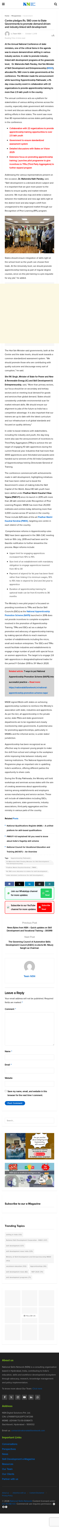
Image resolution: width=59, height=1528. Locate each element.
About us (5, 1493)
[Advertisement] (29, 313)
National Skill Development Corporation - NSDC (26, 1240)
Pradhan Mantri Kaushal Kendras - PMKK (21, 867)
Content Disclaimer (37, 1493)
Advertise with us (19, 1493)
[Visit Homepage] (29, 4)
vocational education (16, 1266)
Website (8, 1078)
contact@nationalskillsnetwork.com (28, 1430)
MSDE (50, 68)
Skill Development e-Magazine (18, 1459)
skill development (15, 1246)
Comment (10, 1009)
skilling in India (14, 1235)
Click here (37, 1388)
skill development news (17, 1272)
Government (28, 16)
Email (8, 1064)
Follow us (30, 1316)
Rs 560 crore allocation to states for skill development (26, 871)
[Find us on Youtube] (24, 1397)
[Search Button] (55, 4)
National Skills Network (21, 1501)
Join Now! (47, 893)
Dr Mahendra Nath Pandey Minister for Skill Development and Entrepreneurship (27, 862)
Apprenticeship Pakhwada (20, 858)
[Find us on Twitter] (11, 1397)
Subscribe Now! (46, 907)
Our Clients (8, 1474)
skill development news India (19, 1251)
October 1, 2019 (31, 33)
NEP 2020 (37, 1272)
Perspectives (16, 16)
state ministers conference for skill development (24, 875)
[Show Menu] (3, 4)
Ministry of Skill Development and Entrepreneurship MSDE (28, 1259)
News (5, 1454)
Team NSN (17, 33)
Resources (7, 1464)
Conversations (9, 1444)
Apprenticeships (38, 1266)
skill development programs (18, 1277)
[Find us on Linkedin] (31, 1397)
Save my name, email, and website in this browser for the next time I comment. (27, 1093)
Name (8, 1051)
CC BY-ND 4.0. (9, 1503)
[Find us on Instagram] (17, 1397)
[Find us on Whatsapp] (37, 1397)
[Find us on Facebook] (4, 1397)
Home (7, 16)
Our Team (7, 1469)
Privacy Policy (7, 1495)
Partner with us (10, 1479)
